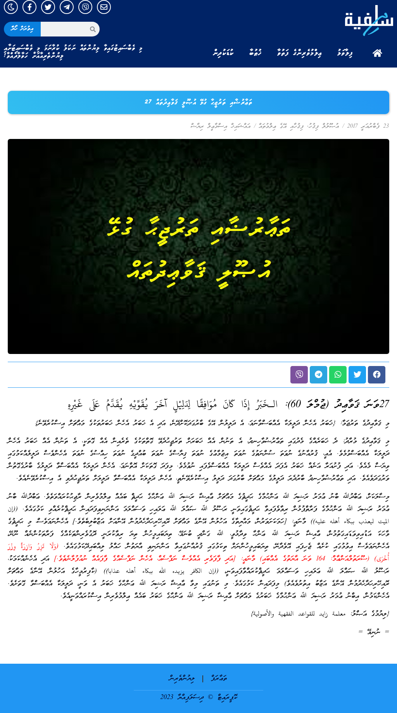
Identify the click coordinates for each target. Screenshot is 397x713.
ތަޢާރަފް (219, 678)
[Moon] (11, 7)
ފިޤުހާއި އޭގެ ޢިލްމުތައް (281, 126)
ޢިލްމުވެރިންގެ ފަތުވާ (299, 53)
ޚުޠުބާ (255, 53)
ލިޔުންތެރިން (182, 678)
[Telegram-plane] (67, 7)
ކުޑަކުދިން (223, 53)
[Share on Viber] (299, 374)
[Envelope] (104, 7)
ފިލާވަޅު (345, 53)
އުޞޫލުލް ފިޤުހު (324, 126)
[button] (376, 374)
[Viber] (85, 7)
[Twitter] (48, 7)
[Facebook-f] (29, 7)
